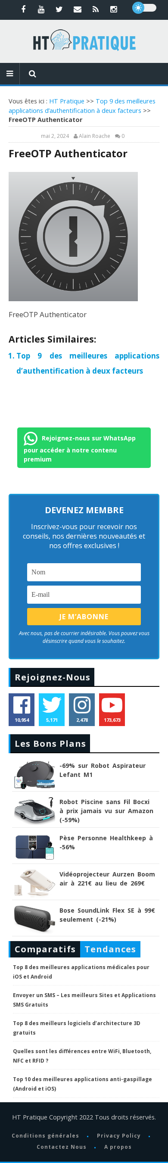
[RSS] (96, 9)
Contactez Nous (62, 1147)
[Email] (77, 9)
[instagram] (114, 9)
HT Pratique (66, 101)
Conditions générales (45, 1135)
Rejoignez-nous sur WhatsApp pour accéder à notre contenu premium (80, 448)
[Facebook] (23, 9)
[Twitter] (59, 9)
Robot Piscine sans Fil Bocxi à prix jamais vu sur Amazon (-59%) (106, 811)
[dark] (144, 8)
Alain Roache (94, 136)
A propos (118, 1147)
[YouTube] (41, 9)
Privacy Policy (119, 1135)
